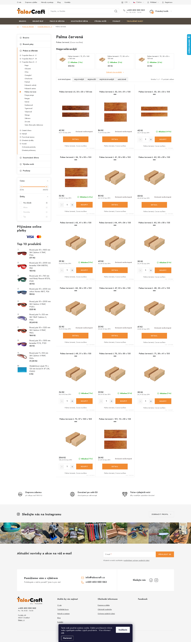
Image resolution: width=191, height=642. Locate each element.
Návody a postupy (47, 2)
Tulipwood (28, 112)
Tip (35, 216)
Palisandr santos (30, 88)
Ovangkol (28, 75)
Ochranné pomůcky (29, 147)
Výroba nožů (28, 164)
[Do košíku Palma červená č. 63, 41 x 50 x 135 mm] (84, 270)
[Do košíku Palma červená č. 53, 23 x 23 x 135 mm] (163, 139)
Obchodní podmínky (105, 609)
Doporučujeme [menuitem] (64, 79)
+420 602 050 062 (135, 10)
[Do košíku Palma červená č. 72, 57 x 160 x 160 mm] (84, 466)
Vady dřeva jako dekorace (34, 125)
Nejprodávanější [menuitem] (107, 79)
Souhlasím (123, 630)
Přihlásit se (165, 554)
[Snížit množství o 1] (140, 139)
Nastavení (67, 638)
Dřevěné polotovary (29, 150)
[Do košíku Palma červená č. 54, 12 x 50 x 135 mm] (84, 205)
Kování (24, 144)
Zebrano (28, 118)
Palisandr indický (30, 85)
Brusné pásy (28, 44)
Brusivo (26, 37)
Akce (35, 207)
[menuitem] (24, 21)
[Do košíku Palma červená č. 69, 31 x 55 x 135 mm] (84, 401)
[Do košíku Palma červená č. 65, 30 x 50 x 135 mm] (163, 270)
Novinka (35, 212)
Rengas (27, 98)
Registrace (168, 2)
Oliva (26, 72)
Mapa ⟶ (21, 620)
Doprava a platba (31, 2)
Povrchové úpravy (28, 137)
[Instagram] (156, 580)
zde (62, 633)
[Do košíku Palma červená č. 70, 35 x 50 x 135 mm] (123, 401)
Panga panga (29, 95)
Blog (59, 2)
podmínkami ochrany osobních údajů (136, 560)
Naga (26, 65)
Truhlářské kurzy (63, 609)
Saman (27, 102)
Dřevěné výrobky (28, 140)
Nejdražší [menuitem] (92, 79)
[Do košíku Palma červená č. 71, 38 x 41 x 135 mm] (163, 401)
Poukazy (26, 170)
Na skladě (35, 203)
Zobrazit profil (160, 514)
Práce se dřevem (30, 50)
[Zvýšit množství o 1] (151, 139)
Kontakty (67, 2)
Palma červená (30, 92)
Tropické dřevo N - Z (29, 62)
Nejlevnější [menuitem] (79, 79)
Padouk (27, 82)
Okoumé (28, 69)
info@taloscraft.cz (95, 577)
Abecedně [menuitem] (122, 79)
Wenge (27, 115)
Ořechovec (28, 78)
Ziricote (27, 122)
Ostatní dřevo (26, 130)
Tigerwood (28, 108)
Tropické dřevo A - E (29, 55)
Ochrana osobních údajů (106, 614)
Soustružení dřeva (31, 157)
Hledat (116, 11)
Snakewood (29, 105)
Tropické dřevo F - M (29, 59)
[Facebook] (151, 580)
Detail (75, 139)
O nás (19, 2)
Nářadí (24, 134)
